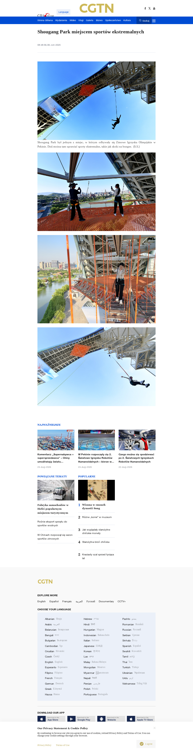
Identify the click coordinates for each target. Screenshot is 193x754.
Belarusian (57, 629)
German (54, 683)
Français (67, 601)
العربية (79, 601)
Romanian (132, 624)
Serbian (130, 635)
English (41, 601)
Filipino (54, 672)
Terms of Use (62, 745)
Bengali (52, 635)
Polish (91, 689)
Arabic (52, 624)
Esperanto (56, 667)
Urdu (127, 678)
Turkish (130, 667)
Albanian (53, 619)
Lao (89, 656)
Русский (90, 601)
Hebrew (91, 619)
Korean (92, 651)
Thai (127, 662)
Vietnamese (134, 683)
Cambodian (54, 646)
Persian (92, 683)
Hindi (89, 624)
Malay (95, 662)
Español (54, 601)
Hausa (52, 694)
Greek (53, 689)
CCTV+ (122, 601)
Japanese (93, 646)
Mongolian (94, 667)
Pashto (129, 619)
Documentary (106, 601)
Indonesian (97, 635)
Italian (91, 640)
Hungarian (94, 629)
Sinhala (129, 640)
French (53, 678)
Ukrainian (133, 672)
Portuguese (96, 694)
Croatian (54, 651)
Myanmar (96, 672)
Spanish (131, 646)
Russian (131, 629)
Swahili (131, 651)
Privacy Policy (44, 745)
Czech (52, 656)
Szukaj (145, 20)
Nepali (90, 678)
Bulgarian (56, 640)
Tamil (128, 656)
